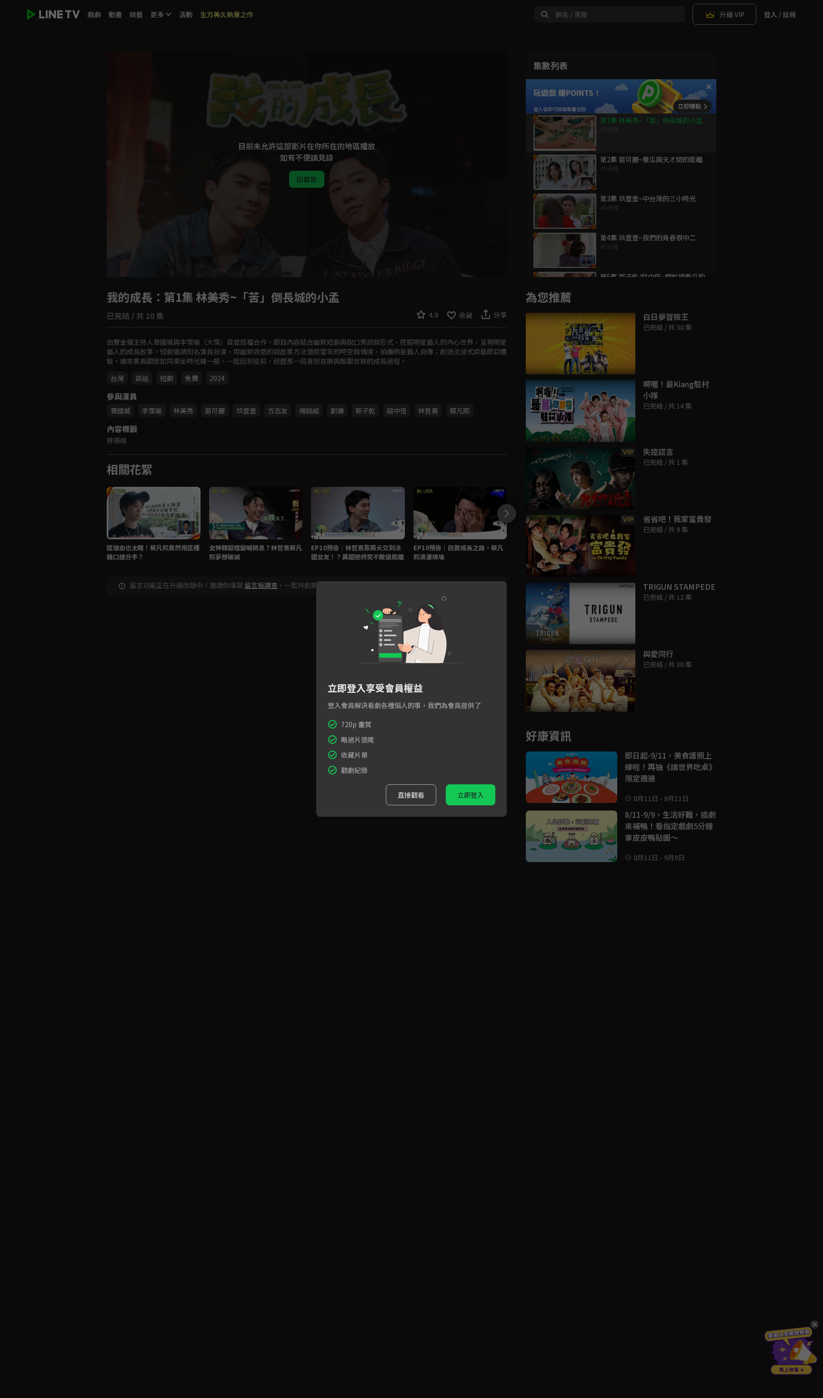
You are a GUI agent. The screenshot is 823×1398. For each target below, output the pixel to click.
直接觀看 (411, 795)
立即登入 (470, 795)
